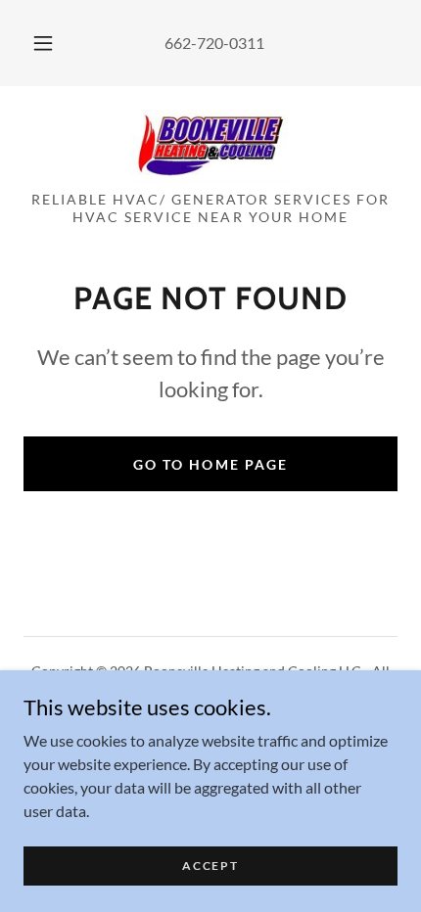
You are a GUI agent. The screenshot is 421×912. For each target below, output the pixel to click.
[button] (43, 43)
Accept (210, 865)
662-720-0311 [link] (214, 42)
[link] (210, 146)
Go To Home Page (210, 464)
